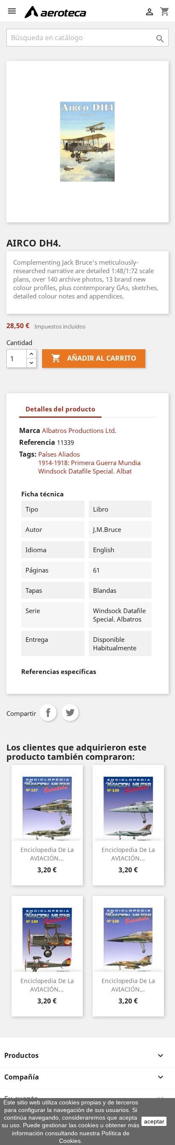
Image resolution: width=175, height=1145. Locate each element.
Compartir (48, 712)
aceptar (154, 1121)
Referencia (37, 442)
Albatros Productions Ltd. (79, 430)
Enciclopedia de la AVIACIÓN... (47, 854)
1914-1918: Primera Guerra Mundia (89, 462)
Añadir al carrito (93, 358)
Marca (29, 430)
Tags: (28, 454)
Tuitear (70, 712)
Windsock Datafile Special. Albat (85, 471)
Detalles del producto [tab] (60, 409)
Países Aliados (59, 454)
